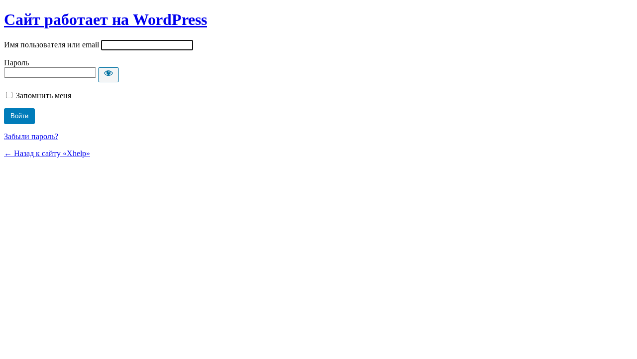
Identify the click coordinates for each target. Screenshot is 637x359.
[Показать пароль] (108, 74)
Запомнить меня (43, 95)
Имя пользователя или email (51, 44)
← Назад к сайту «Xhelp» (47, 153)
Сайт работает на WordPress (105, 19)
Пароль (16, 62)
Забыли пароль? (31, 136)
